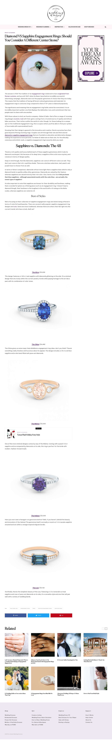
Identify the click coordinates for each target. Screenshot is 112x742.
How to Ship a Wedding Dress (41, 720)
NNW (34, 608)
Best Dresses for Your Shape (67, 717)
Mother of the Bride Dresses (13, 722)
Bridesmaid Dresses (11, 717)
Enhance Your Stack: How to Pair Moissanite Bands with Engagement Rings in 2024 (42, 661)
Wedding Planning (42, 27)
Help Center (89, 717)
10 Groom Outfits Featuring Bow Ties (67, 660)
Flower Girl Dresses (11, 720)
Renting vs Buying (64, 722)
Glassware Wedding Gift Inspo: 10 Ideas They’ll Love (68, 694)
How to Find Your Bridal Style (91, 693)
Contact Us (89, 722)
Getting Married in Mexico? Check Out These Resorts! (94, 660)
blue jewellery (14, 608)
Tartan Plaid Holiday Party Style (28, 435)
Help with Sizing (64, 720)
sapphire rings (58, 608)
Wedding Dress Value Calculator (41, 717)
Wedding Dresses (10, 715)
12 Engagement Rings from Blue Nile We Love (41, 694)
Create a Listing (36, 715)
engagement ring (38, 94)
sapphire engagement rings (45, 608)
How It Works (90, 715)
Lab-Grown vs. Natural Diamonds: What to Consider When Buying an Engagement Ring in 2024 (16, 661)
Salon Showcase (74, 27)
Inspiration (59, 27)
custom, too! (18, 119)
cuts (15, 206)
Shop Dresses (89, 27)
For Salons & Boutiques (39, 722)
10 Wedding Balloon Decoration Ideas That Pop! (15, 694)
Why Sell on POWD (37, 724)
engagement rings (25, 608)
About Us (88, 720)
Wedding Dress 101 (24, 27)
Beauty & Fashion (10, 32)
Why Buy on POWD (10, 724)
